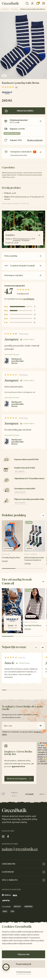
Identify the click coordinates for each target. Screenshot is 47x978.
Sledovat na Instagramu (17, 778)
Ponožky (14, 9)
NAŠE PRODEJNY (20, 492)
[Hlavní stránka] (10, 3)
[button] (42, 647)
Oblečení (5, 9)
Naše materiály (20, 502)
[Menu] (42, 3)
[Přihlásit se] (32, 3)
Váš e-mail (8, 726)
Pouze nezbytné (23, 964)
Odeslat (40, 725)
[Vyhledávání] (27, 3)
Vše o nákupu (19, 471)
